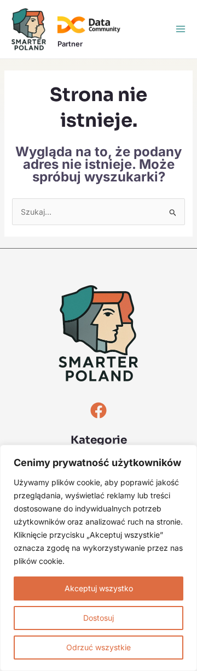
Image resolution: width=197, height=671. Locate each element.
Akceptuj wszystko (99, 588)
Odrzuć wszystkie (98, 647)
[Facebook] (98, 410)
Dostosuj (98, 617)
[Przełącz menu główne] (180, 28)
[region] (98, 558)
